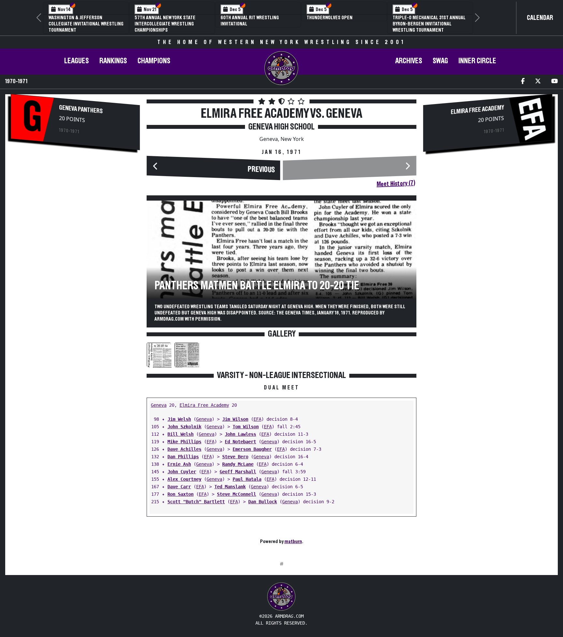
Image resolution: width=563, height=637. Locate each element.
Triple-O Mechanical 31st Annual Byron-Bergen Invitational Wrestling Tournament (429, 24)
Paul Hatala (247, 479)
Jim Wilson (235, 419)
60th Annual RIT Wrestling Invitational (250, 20)
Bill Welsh (180, 434)
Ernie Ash (179, 464)
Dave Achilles (184, 449)
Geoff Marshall (238, 471)
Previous (261, 169)
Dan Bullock (262, 501)
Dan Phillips (183, 456)
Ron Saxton (180, 494)
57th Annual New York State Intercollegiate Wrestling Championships (165, 24)
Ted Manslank (230, 486)
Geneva (158, 405)
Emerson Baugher (252, 449)
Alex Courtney (184, 479)
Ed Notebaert (240, 441)
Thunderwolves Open (330, 17)
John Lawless (240, 434)
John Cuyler (181, 471)
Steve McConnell (236, 494)
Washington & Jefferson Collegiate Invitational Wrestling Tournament (86, 24)
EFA (257, 419)
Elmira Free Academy (204, 405)
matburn (293, 541)
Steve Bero (235, 456)
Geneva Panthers (81, 109)
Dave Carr (179, 486)
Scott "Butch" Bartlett (196, 501)
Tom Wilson (246, 426)
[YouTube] (554, 82)
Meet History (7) (396, 184)
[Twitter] (538, 82)
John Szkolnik (184, 426)
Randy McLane (237, 464)
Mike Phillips (184, 441)
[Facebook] (523, 82)
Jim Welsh (179, 419)
